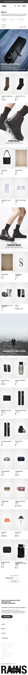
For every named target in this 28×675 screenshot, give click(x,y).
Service (14, 624)
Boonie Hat (18, 532)
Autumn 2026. (20, 19)
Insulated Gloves (5, 380)
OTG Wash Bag (4, 501)
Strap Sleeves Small (6, 441)
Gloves (17, 305)
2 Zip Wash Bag (18, 471)
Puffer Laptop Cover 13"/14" (6, 411)
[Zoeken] (15, 6)
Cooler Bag (4, 170)
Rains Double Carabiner (18, 275)
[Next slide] (25, 19)
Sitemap (3, 658)
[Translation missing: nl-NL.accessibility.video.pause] (14, 50)
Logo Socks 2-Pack (20, 96)
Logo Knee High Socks (6, 96)
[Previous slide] (2, 19)
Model (21, 27)
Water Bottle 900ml (20, 380)
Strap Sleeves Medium (20, 410)
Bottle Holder (18, 441)
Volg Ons (14, 633)
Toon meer (14, 581)
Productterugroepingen (6, 655)
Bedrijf (14, 628)
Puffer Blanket (18, 170)
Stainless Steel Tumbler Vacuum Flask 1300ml (20, 563)
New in (4, 19)
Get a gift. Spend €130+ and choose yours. (14, 1)
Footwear (11, 19)
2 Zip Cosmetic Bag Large (20, 502)
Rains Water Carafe (6, 200)
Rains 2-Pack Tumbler (20, 200)
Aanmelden (7, 616)
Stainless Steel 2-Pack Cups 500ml (7, 306)
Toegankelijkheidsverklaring (7, 653)
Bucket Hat (4, 532)
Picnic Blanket (4, 274)
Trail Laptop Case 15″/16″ (5, 563)
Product (25, 27)
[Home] (4, 6)
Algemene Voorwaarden (6, 646)
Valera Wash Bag (5, 471)
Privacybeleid (4, 648)
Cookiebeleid (4, 651)
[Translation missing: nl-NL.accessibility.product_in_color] (7, 83)
